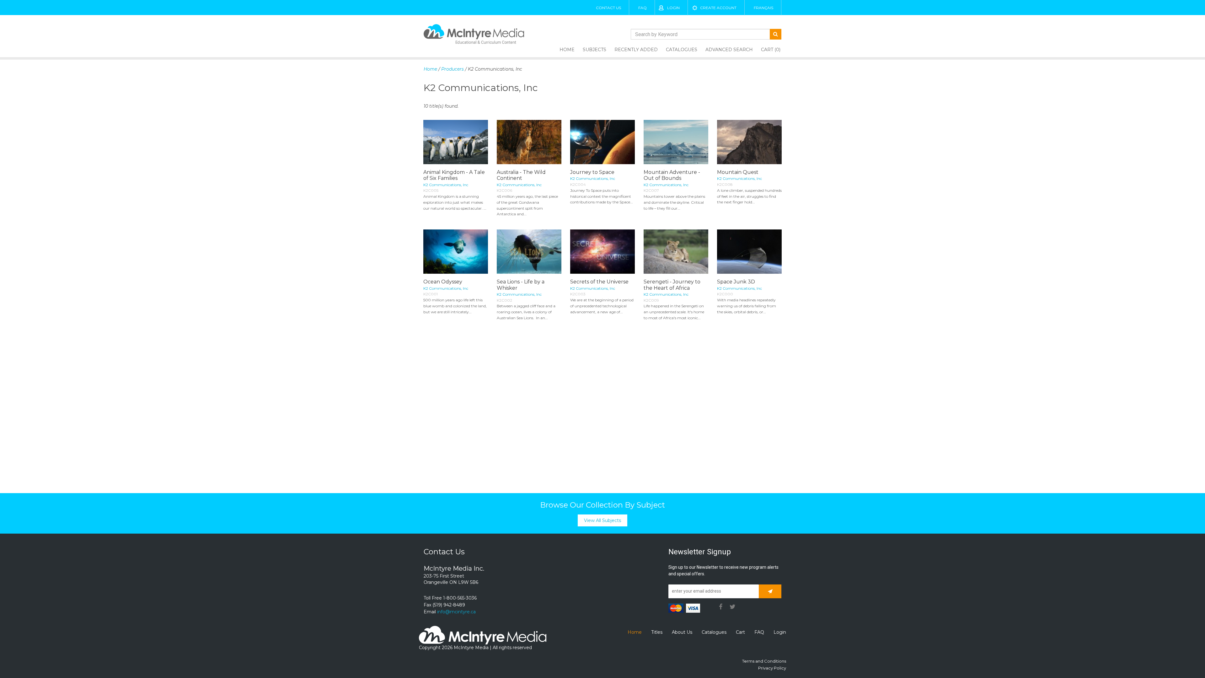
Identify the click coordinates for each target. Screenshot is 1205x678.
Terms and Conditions (764, 661)
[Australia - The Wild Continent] (529, 142)
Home (567, 49)
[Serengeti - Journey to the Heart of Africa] (676, 251)
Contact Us (608, 7)
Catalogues (681, 49)
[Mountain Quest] (749, 142)
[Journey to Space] (602, 142)
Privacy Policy (772, 667)
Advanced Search (729, 49)
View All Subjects (602, 520)
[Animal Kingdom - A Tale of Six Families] (455, 142)
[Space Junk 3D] (749, 251)
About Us (682, 632)
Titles (656, 632)
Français (763, 7)
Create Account (718, 7)
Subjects (594, 49)
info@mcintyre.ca (456, 612)
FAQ (642, 7)
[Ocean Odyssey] (455, 251)
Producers (452, 69)
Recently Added (636, 49)
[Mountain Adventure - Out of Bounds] (676, 142)
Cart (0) (770, 49)
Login (673, 7)
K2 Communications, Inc (445, 184)
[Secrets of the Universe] (602, 251)
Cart (740, 632)
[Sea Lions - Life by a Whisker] (529, 251)
